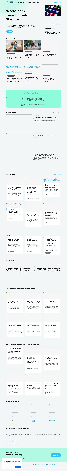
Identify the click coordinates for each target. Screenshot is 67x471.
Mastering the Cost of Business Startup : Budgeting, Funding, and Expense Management (51, 240)
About (38, 2)
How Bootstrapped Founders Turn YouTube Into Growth (51, 303)
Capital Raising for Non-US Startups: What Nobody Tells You (51, 385)
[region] (12, 463)
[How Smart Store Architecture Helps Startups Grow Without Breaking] (52, 181)
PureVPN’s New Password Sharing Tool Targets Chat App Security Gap (52, 33)
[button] (56, 2)
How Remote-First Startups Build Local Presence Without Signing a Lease (14, 188)
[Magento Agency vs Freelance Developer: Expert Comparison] (50, 69)
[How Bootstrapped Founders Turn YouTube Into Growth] (52, 296)
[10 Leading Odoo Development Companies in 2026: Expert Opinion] (52, 352)
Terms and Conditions (44, 464)
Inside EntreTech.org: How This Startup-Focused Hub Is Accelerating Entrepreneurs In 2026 (12, 270)
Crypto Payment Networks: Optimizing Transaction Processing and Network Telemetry (14, 350)
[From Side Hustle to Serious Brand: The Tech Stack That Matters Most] (33, 208)
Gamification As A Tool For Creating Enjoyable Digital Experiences (33, 325)
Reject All (12, 467)
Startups (34, 2)
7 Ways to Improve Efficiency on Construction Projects (51, 29)
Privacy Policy (37, 464)
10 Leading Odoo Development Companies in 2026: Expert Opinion (51, 359)
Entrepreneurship (21, 2)
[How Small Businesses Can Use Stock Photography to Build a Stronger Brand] (33, 296)
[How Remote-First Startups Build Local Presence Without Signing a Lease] (15, 182)
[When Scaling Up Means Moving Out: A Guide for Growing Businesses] (15, 206)
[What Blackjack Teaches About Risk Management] (15, 296)
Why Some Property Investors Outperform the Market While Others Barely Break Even (14, 80)
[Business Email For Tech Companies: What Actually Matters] (15, 319)
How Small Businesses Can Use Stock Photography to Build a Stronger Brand (33, 303)
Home (16, 2)
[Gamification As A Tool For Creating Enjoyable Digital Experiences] (33, 319)
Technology (28, 2)
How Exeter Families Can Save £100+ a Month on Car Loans (14, 385)
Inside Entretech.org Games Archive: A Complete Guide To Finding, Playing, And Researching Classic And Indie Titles (26, 271)
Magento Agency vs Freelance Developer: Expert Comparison (50, 80)
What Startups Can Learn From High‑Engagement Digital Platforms (51, 214)
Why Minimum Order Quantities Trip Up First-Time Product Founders (14, 57)
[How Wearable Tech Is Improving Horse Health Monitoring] (52, 319)
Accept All (17, 467)
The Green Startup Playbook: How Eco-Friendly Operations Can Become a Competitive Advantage (32, 190)
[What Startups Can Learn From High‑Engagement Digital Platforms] (52, 207)
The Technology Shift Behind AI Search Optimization (52, 24)
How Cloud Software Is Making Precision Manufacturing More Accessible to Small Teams (51, 20)
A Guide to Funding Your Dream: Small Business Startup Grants (13, 240)
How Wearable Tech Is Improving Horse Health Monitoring (50, 325)
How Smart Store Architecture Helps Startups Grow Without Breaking (51, 186)
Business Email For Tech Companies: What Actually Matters (14, 325)
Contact (53, 464)
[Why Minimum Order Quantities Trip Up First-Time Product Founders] (14, 45)
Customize (6, 467)
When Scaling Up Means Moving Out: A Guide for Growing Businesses (14, 211)
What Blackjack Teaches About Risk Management (14, 302)
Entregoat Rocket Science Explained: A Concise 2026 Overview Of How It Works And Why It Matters (40, 270)
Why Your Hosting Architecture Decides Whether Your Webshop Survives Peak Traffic (45, 155)
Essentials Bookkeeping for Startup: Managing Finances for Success (33, 240)
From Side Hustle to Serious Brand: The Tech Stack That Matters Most (33, 216)
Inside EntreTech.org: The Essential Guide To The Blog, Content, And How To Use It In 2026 (54, 270)
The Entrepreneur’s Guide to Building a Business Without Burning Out (32, 55)
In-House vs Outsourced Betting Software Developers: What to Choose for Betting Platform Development (33, 360)
